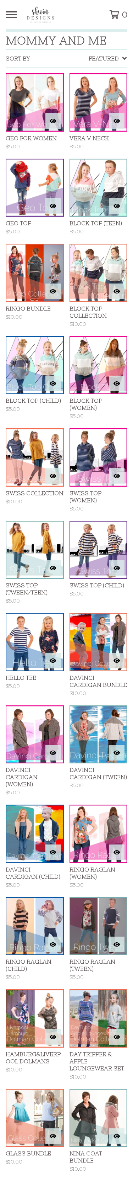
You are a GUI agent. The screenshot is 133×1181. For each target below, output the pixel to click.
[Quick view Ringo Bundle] (53, 291)
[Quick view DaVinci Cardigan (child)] (53, 852)
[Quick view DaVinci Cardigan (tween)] (116, 753)
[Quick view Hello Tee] (53, 660)
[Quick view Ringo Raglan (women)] (116, 852)
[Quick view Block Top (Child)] (53, 383)
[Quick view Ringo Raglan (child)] (53, 944)
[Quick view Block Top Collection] (116, 291)
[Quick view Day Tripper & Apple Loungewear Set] (116, 1037)
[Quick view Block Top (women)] (116, 383)
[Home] (59, 14)
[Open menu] (11, 14)
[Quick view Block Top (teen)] (116, 206)
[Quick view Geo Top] (53, 206)
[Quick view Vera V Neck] (116, 121)
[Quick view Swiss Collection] (53, 476)
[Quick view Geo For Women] (53, 121)
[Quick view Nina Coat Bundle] (116, 1136)
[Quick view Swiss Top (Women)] (116, 476)
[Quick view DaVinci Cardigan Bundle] (116, 660)
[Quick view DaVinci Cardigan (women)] (53, 753)
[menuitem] (66, 58)
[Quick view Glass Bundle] (53, 1136)
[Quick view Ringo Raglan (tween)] (116, 944)
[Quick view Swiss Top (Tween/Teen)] (53, 568)
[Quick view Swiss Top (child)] (116, 568)
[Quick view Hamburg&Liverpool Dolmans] (53, 1037)
